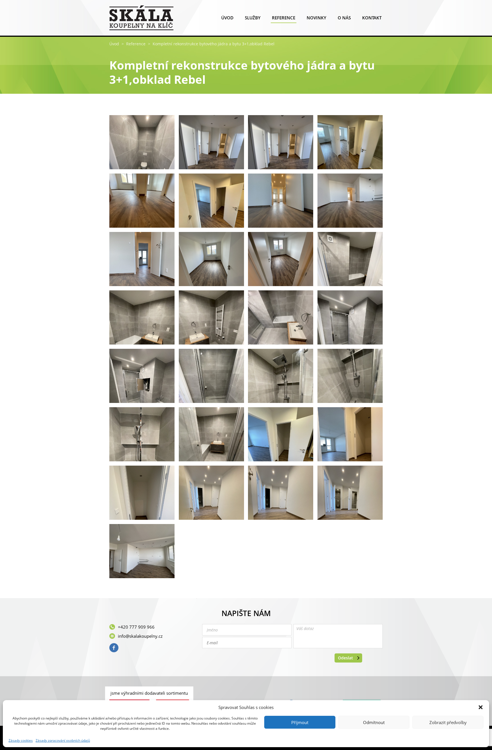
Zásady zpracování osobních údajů (63, 740)
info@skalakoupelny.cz (140, 636)
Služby (253, 18)
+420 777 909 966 (136, 627)
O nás (344, 18)
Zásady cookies (21, 740)
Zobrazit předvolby (448, 722)
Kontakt (372, 18)
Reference (283, 18)
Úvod (227, 18)
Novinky (316, 18)
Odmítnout (374, 722)
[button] (480, 707)
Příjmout (299, 722)
